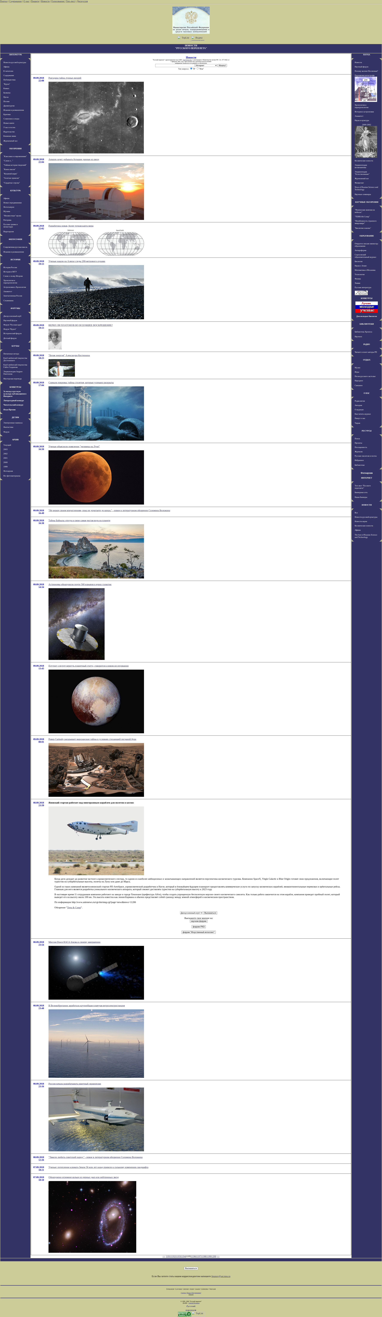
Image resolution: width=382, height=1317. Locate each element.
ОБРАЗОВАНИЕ (366, 236)
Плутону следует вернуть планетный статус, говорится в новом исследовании (88, 666)
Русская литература (363, 287)
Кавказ (6, 88)
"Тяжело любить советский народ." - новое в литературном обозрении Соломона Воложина (95, 1157)
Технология (360, 274)
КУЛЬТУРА (15, 190)
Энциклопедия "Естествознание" (362, 173)
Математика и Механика (365, 270)
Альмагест (7, 291)
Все (356, 513)
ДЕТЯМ (15, 417)
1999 (5, 467)
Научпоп (358, 336)
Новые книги (8, 123)
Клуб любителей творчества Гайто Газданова (15, 366)
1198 (203, 1256)
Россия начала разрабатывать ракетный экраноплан (74, 1083)
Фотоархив (8, 471)
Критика (7, 114)
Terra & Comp (74, 907)
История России (10, 267)
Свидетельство (187, 60)
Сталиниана (8, 300)
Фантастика (8, 427)
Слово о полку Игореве (13, 276)
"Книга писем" (9, 169)
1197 (198, 1256)
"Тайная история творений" (15, 165)
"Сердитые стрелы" (11, 183)
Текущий (7, 445)
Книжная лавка (9, 136)
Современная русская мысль (15, 247)
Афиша (6, 67)
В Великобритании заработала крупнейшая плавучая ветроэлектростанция (86, 1005)
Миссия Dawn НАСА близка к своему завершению (74, 942)
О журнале (359, 409)
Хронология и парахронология (10, 281)
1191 (168, 1256)
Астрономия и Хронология (14, 287)
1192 (173, 1256)
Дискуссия (82, 1)
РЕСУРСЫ (367, 431)
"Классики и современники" (15, 156)
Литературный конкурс (13, 400)
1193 (178, 1256)
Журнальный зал (10, 141)
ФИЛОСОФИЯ (15, 239)
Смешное (359, 385)
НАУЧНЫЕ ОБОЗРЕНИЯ (366, 202)
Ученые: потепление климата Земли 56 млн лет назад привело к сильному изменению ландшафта (98, 1167)
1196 (193, 1256)
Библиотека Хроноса (363, 332)
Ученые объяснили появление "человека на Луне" (74, 446)
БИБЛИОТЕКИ (367, 324)
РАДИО (366, 344)
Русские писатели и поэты (366, 456)
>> (218, 1256)
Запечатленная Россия (12, 296)
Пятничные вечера (11, 354)
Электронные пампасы (13, 423)
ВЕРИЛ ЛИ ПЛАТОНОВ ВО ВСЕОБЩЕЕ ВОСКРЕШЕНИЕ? (80, 325)
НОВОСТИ (367, 505)
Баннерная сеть (361, 492)
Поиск (357, 438)
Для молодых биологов (366, 316)
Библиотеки (360, 465)
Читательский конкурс (13, 405)
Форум (6, 432)
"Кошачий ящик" (10, 174)
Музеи (357, 367)
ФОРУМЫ (15, 308)
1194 (183, 1256)
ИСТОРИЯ (15, 259)
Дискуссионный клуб (12, 316)
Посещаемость (361, 447)
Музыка (6, 211)
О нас (26, 1)
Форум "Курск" (9, 329)
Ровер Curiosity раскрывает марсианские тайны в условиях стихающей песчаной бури (92, 739)
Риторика (7, 220)
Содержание (15, 1)
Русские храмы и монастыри (10, 225)
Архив (192, 1289)
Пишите (35, 1)
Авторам (358, 405)
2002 (5, 454)
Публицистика (9, 80)
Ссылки (197, 1289)
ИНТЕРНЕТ (366, 478)
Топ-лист (70, 1)
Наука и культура (362, 120)
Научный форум (10, 320)
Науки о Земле (361, 266)
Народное (359, 380)
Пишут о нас (360, 418)
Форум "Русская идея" (12, 325)
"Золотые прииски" (11, 178)
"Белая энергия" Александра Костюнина (69, 355)
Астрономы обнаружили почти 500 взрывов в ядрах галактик (79, 584)
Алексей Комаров (194, 1303)
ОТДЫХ (366, 360)
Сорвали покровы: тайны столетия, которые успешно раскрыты (81, 382)
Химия (357, 283)
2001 (5, 458)
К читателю (8, 71)
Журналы (359, 451)
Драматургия (8, 106)
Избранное (359, 460)
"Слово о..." (8, 161)
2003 (5, 449)
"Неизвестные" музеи (12, 216)
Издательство (9, 132)
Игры (357, 372)
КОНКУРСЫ (15, 387)
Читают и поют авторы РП (366, 352)
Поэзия (6, 101)
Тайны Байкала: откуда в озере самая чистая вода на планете (79, 520)
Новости (45, 1)
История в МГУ (10, 272)
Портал (3, 1)
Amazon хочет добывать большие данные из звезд (73, 159)
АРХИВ (15, 440)
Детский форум (9, 338)
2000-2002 (366, 125)
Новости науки (361, 521)
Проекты (358, 443)
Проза (6, 97)
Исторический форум (12, 333)
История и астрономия (364, 112)
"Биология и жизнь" (363, 228)
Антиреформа (360, 250)
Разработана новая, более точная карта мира (70, 226)
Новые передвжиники (12, 203)
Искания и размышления (13, 110)
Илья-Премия (9, 409)
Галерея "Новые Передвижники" (191, 1293)
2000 (5, 462)
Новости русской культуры (14, 62)
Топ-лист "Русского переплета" (363, 487)
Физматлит (359, 183)
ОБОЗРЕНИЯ (15, 148)
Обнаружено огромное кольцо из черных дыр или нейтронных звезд (83, 1177)
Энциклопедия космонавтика (361, 166)
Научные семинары (363, 194)
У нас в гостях (9, 127)
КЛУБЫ (15, 346)
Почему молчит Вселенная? (366, 71)
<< (163, 1256)
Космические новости (364, 161)
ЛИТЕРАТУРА (15, 54)
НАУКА (366, 54)
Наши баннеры (361, 497)
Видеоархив (8, 231)
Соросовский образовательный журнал (365, 256)
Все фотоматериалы (11, 476)
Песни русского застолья (365, 376)
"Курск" (6, 84)
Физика (358, 279)
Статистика (204, 1289)
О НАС (367, 393)
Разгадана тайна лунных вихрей (64, 78)
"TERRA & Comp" (362, 216)
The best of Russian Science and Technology (366, 536)
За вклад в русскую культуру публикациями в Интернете (14, 393)
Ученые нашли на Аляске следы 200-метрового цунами (76, 261)
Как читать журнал (363, 414)
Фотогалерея (8, 207)
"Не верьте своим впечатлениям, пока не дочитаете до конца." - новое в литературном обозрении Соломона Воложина (109, 510)
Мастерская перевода (12, 379)
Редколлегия (360, 401)
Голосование (58, 1)
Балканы (6, 93)
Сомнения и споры (11, 119)
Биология (358, 261)
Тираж (357, 423)
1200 (213, 1256)
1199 (208, 1256)
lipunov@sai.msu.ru (220, 1276)
